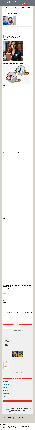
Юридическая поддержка (17, 324)
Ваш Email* (4, 300)
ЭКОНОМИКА (6, 339)
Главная (6, 7)
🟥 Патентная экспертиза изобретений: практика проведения (12, 35)
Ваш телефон (5, 305)
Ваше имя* (4, 302)
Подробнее (14, 427)
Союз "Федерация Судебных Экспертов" (17, 418)
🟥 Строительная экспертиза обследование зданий (11, 37)
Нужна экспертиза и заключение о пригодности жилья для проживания (15, 403)
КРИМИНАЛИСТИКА (7, 332)
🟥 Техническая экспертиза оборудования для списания (12, 218)
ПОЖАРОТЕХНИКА (7, 343)
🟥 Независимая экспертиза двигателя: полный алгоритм (12, 36)
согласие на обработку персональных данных (13, 312)
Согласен (0, 429)
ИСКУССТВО (6, 345)
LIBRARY (6, 347)
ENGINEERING (6, 340)
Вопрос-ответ (13, 7)
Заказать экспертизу (25, 4)
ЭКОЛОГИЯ (6, 344)
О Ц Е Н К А (6, 338)
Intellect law (6, 346)
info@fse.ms (25, 3)
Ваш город (4, 309)
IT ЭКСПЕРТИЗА (7, 341)
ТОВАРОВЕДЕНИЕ (7, 342)
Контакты (29, 7)
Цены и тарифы (21, 7)
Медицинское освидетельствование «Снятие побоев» (10, 29)
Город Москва (5, 381)
